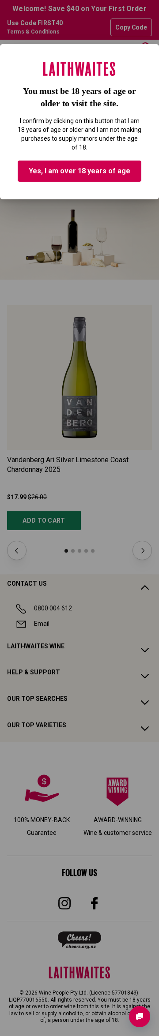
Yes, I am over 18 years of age (79, 171)
